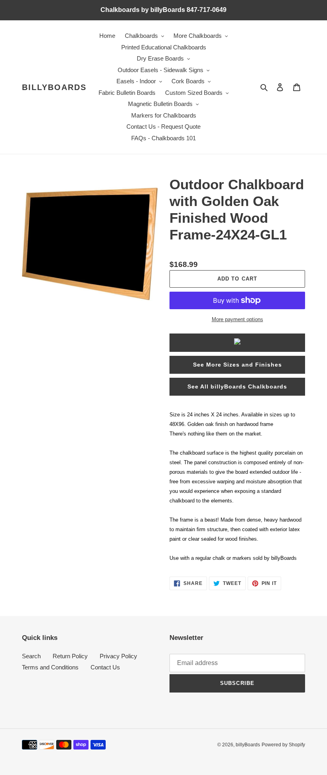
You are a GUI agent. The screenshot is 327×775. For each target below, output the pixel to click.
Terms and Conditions (50, 667)
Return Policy (70, 656)
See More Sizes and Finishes (237, 364)
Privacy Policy (118, 656)
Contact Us (105, 667)
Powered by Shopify (283, 745)
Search (31, 656)
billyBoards (54, 87)
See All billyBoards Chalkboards (237, 386)
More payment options (237, 319)
